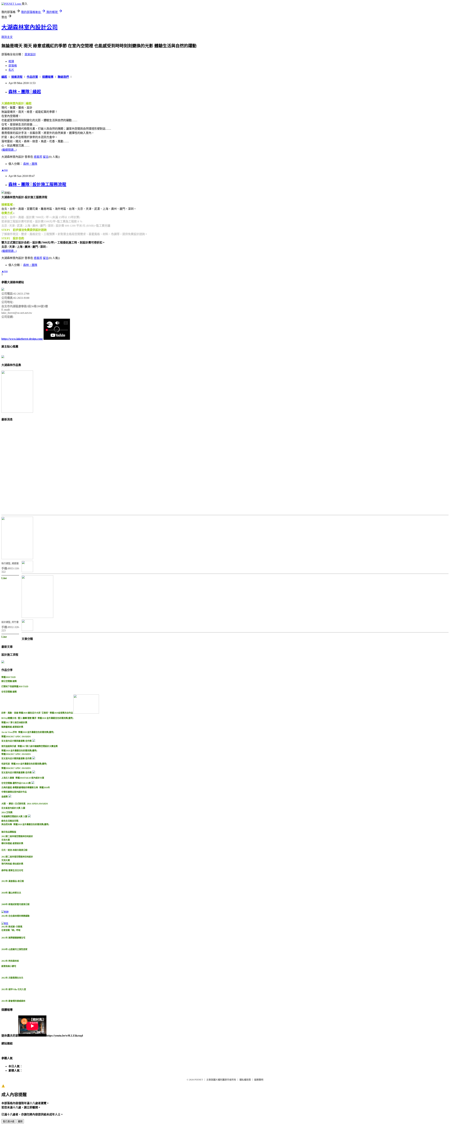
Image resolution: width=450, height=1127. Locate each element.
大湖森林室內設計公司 (29, 27)
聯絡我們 (63, 76)
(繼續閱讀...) (9, 149)
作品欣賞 (32, 76)
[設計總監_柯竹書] (37, 616)
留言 (46, 156)
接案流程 (16, 76)
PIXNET (198, 1079)
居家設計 (30, 54)
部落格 (12, 65)
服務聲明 (258, 1079)
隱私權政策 (245, 1079)
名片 (11, 69)
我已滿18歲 (8, 1121)
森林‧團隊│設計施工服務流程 (37, 184)
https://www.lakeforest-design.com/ (22, 338)
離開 (20, 1121)
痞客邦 (38, 156)
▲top (4, 169)
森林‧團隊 (30, 163)
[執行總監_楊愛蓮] (17, 558)
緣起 (4, 76)
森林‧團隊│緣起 (24, 91)
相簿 (11, 61)
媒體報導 (47, 76)
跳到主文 (7, 36)
